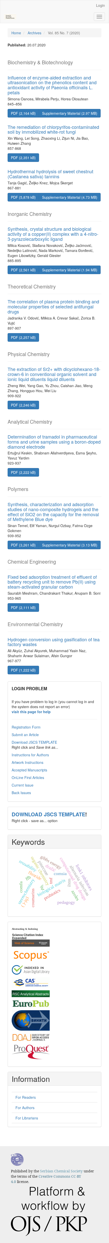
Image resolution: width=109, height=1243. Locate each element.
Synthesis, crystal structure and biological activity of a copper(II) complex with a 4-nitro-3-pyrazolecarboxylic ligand (53, 233)
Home (16, 32)
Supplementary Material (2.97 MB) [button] (69, 113)
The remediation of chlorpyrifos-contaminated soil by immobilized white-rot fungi (53, 129)
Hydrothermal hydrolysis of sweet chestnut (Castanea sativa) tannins (50, 174)
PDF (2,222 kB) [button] (23, 472)
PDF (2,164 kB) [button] (23, 113)
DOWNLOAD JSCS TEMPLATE (48, 814)
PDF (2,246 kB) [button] (23, 405)
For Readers (25, 1097)
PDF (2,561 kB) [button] (23, 269)
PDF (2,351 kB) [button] (23, 157)
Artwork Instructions (27, 762)
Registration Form (26, 727)
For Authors (24, 1107)
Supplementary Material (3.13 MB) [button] (69, 544)
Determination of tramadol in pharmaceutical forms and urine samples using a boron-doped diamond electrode (54, 441)
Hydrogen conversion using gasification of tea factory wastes (54, 642)
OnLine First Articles (28, 777)
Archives (34, 32)
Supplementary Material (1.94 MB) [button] (69, 269)
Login (100, 5)
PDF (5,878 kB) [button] (23, 197)
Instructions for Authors (30, 754)
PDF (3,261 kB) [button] (23, 544)
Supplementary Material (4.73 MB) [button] (69, 197)
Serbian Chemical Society (61, 1171)
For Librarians (26, 1117)
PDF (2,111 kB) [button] (23, 607)
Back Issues (21, 792)
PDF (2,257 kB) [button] (23, 337)
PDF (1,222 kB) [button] (23, 670)
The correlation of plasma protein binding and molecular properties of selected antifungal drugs (53, 306)
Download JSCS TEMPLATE (34, 742)
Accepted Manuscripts (29, 769)
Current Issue (22, 785)
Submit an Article (25, 734)
